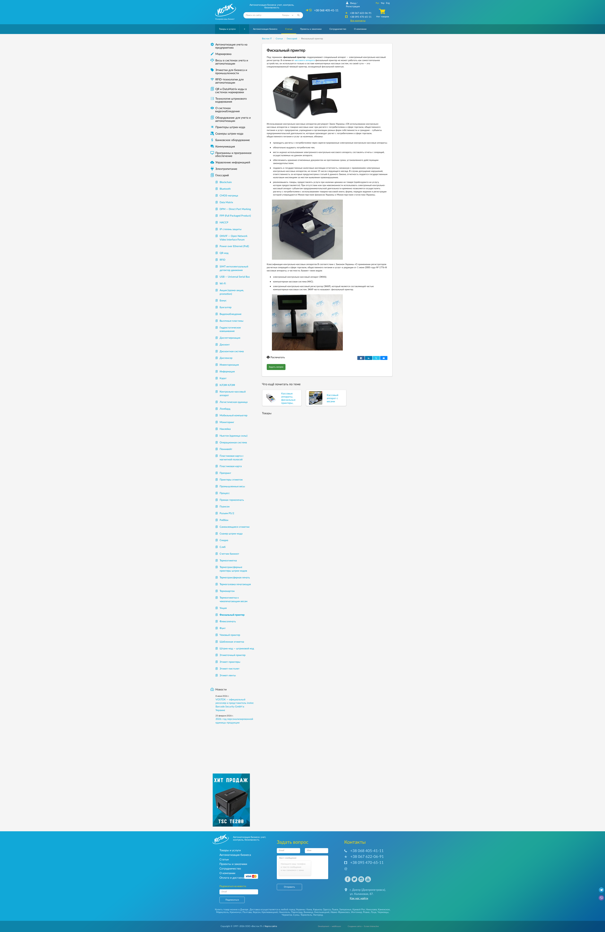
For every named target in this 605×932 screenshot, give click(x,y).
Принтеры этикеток (231, 479)
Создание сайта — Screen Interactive (363, 926)
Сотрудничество (337, 29)
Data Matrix (226, 202)
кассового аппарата (305, 60)
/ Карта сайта (269, 926)
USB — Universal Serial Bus (235, 277)
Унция (223, 608)
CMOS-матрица (229, 195)
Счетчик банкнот (229, 554)
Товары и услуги (227, 29)
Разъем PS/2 (227, 513)
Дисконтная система (232, 351)
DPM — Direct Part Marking (235, 209)
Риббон (224, 520)
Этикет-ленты (228, 675)
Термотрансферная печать (235, 577)
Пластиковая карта (231, 466)
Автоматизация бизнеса (265, 29)
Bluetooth (225, 189)
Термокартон (227, 591)
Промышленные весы (232, 486)
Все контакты (358, 21)
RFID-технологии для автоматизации (227, 81)
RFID (222, 260)
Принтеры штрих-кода (230, 127)
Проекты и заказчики (311, 29)
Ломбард (225, 409)
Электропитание (226, 169)
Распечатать (278, 357)
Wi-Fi (223, 283)
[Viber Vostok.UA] (601, 898)
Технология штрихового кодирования (228, 100)
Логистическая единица (234, 402)
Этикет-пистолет (229, 668)
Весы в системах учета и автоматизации (231, 62)
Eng (388, 3)
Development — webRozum (329, 926)
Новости (221, 689)
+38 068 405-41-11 (367, 851)
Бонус (223, 300)
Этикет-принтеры (230, 662)
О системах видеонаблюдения (225, 110)
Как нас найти (359, 898)
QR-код (224, 253)
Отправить (289, 887)
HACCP (224, 222)
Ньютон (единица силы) (233, 436)
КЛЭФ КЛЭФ (227, 385)
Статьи (288, 29)
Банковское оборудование (230, 140)
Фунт (223, 628)
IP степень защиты (231, 229)
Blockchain (226, 182)
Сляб (222, 547)
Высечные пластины (231, 321)
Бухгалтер (225, 307)
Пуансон (225, 506)
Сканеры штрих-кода (229, 133)
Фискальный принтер (232, 615)
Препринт (225, 473)
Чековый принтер (230, 635)
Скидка (224, 540)
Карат (223, 378)
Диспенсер (226, 358)
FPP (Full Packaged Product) (235, 216)
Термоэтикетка (228, 560)
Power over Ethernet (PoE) (234, 246)
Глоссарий (222, 175)
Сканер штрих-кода (231, 533)
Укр (382, 3)
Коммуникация (222, 146)
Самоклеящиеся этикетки (234, 527)
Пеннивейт (226, 449)
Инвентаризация (229, 365)
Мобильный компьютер (233, 415)
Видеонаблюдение (230, 314)
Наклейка (225, 429)
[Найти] (298, 15)
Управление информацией (230, 162)
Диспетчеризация (230, 338)
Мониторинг (227, 422)
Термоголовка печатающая (235, 584)
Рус (377, 3)
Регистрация (353, 6)
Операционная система (233, 442)
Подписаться (232, 900)
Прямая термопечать (232, 500)
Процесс (225, 493)
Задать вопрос (276, 367)
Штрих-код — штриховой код (237, 648)
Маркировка (220, 54)
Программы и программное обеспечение (231, 155)
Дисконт (225, 344)
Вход (353, 3)
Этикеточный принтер (232, 655)
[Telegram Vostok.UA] (601, 890)
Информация (227, 371)
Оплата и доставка (231, 877)
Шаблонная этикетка (232, 642)
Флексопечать (228, 621)
